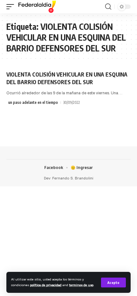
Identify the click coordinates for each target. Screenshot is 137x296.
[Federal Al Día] (37, 6)
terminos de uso (81, 285)
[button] (113, 282)
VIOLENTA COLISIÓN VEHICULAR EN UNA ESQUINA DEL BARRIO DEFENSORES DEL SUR (66, 78)
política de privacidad (45, 285)
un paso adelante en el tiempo (33, 102)
